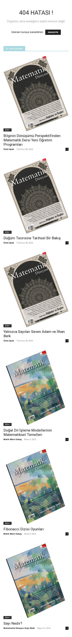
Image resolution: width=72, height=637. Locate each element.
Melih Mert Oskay (12, 439)
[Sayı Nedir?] (36, 581)
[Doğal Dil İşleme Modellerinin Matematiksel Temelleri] (36, 388)
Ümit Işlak (8, 149)
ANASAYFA (53, 32)
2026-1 (7, 130)
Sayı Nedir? (12, 623)
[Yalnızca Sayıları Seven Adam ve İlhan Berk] (36, 289)
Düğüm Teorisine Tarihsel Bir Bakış (32, 238)
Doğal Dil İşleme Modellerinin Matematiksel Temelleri (27, 432)
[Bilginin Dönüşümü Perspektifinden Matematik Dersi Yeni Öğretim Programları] (36, 93)
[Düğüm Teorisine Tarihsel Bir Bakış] (36, 196)
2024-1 (7, 424)
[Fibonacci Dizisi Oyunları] (36, 486)
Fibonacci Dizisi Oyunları (23, 529)
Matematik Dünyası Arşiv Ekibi (19, 628)
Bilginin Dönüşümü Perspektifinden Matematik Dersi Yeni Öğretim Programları (31, 140)
